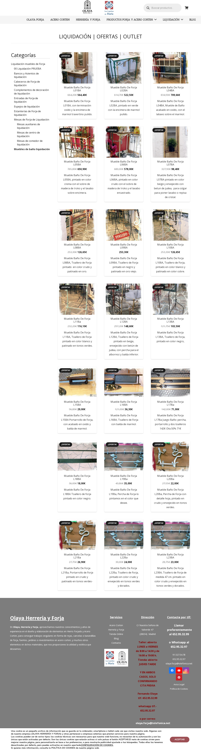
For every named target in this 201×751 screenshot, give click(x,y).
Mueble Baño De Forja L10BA (170, 246)
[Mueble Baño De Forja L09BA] (123, 225)
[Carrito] (186, 8)
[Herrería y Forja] (116, 657)
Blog (116, 638)
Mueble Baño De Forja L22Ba (124, 556)
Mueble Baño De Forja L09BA (124, 246)
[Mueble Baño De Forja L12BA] (123, 299)
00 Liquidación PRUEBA (27, 68)
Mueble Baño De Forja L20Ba (170, 477)
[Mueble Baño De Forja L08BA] (77, 225)
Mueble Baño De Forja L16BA (124, 403)
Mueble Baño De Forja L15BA (77, 403)
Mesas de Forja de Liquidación (31, 119)
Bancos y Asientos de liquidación (26, 75)
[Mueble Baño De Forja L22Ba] (123, 535)
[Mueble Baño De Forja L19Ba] (123, 456)
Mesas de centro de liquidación (28, 134)
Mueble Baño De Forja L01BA (77, 89)
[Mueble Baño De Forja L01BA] (77, 67)
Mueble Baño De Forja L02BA (124, 89)
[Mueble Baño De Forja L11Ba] (77, 299)
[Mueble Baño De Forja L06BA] (123, 142)
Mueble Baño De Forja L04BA (170, 89)
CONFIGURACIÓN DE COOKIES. (97, 745)
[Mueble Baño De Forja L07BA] (170, 142)
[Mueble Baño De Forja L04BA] (170, 67)
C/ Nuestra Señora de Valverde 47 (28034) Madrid (148, 630)
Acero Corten (116, 625)
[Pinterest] (179, 677)
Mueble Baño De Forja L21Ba (77, 556)
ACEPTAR (180, 739)
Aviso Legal (179, 684)
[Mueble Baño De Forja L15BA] (77, 382)
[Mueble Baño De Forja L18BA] (77, 456)
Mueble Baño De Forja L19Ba (124, 477)
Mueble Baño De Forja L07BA (170, 163)
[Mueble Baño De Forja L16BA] (123, 382)
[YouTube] (179, 670)
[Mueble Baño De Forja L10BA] (170, 225)
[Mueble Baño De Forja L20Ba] (170, 456)
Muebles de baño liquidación (32, 149)
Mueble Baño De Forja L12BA (124, 320)
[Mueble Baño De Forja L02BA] (123, 67)
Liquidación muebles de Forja (28, 64)
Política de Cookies (179, 688)
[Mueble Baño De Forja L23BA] (170, 535)
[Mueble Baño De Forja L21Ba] (77, 535)
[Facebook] (172, 670)
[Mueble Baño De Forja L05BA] (77, 142)
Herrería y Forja (116, 629)
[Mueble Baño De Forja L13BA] (170, 299)
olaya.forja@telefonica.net (153, 723)
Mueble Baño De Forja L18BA (77, 477)
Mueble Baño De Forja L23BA (170, 556)
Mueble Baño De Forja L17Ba (170, 403)
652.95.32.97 (179, 659)
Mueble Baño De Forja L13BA (170, 320)
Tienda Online (116, 634)
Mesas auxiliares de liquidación (28, 126)
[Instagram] (186, 670)
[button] (77, 199)
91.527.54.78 (179, 654)
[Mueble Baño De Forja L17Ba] (170, 382)
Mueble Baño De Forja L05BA (77, 163)
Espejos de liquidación (27, 106)
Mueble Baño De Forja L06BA (124, 163)
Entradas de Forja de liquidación (26, 100)
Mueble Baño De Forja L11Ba (77, 320)
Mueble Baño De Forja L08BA (77, 246)
